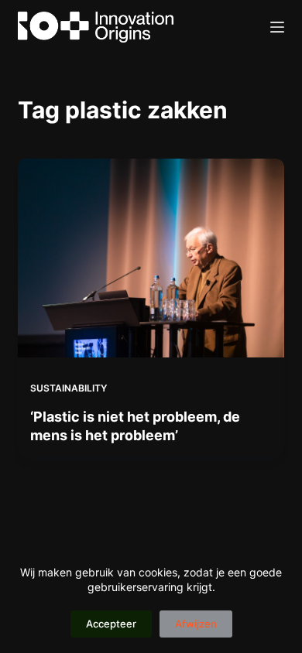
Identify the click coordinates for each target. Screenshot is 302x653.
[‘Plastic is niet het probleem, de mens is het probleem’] (150, 258)
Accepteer (111, 623)
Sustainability (68, 388)
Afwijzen (196, 623)
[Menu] (277, 27)
